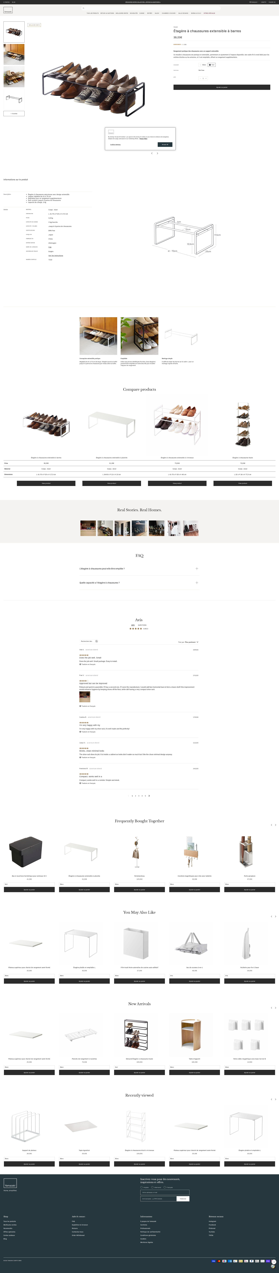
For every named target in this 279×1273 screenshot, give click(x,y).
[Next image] (157, 153)
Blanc (204, 65)
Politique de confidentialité (150, 1232)
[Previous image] (152, 153)
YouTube (212, 1232)
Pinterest (212, 1228)
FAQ (73, 1221)
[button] (88, 528)
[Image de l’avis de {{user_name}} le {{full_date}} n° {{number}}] (84, 696)
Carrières (143, 1225)
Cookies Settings (115, 144)
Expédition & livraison (80, 1225)
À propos (6, 2)
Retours (75, 1228)
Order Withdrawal (78, 1235)
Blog (13, 2)
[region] (140, 138)
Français (254, 2)
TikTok (211, 1235)
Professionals (145, 1228)
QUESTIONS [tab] (142, 625)
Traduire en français (88, 664)
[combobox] (188, 642)
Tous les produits (9, 1221)
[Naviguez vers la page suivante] (149, 796)
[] (272, 2)
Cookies (143, 1239)
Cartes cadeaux (9, 1235)
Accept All (165, 144)
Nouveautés (7, 1228)
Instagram (212, 1221)
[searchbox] (86, 641)
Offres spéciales (9, 1232)
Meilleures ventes (10, 1225)
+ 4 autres (14, 113)
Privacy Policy (143, 138)
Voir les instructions (55, 255)
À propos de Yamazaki (148, 1221)
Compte (263, 2)
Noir (213, 65)
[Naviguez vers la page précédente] (128, 796)
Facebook (212, 1225)
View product (46, 483)
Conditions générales (148, 1235)
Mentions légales (146, 1242)
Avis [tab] (133, 625)
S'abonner (183, 1199)
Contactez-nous (77, 1232)
